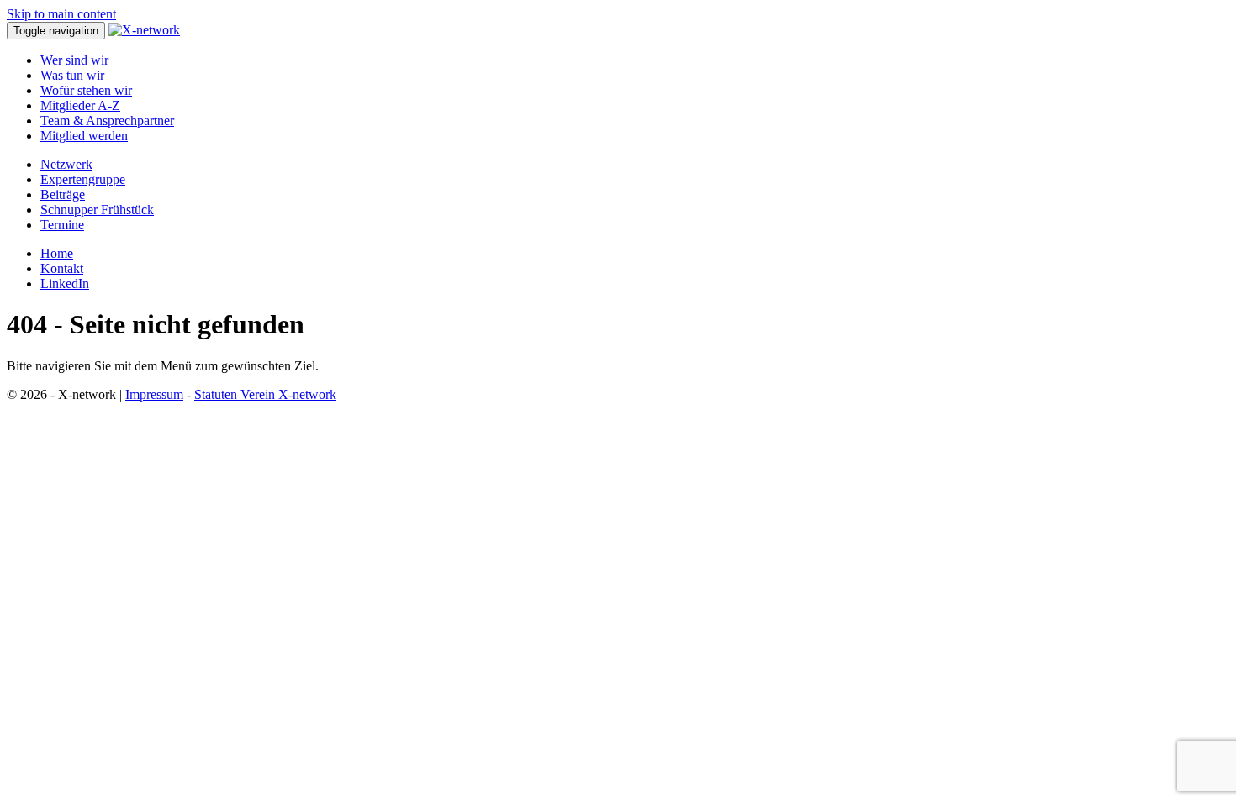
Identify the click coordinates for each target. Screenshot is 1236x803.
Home (56, 253)
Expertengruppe (82, 179)
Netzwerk (66, 164)
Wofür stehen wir (86, 90)
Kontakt (61, 268)
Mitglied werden (84, 136)
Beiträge (62, 194)
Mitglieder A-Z (80, 105)
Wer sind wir (74, 60)
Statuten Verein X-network (265, 394)
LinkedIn (64, 283)
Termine (62, 225)
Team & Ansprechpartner (107, 120)
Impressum (154, 394)
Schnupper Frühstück (97, 209)
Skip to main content (61, 14)
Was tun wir (72, 75)
